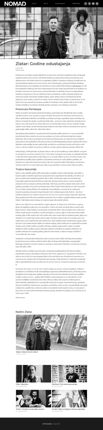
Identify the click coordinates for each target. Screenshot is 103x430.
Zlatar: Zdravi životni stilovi (27, 352)
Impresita (56, 424)
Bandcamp (77, 86)
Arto (46, 3)
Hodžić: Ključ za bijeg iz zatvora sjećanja (68, 409)
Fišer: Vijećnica (22, 384)
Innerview (76, 3)
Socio (34, 3)
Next (85, 336)
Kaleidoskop (60, 3)
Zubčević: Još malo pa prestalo (64, 384)
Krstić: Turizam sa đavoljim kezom (30, 409)
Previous (18, 336)
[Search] (85, 3)
